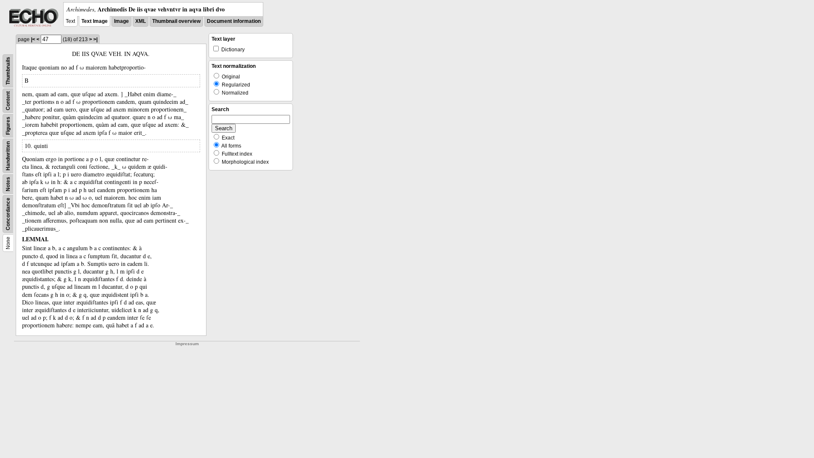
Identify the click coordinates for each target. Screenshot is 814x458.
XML (140, 21)
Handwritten (8, 155)
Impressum (187, 343)
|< (33, 39)
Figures (8, 126)
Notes (8, 184)
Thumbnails (8, 71)
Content (8, 100)
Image (121, 21)
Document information (234, 21)
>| (95, 39)
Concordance (8, 214)
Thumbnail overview (176, 21)
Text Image (94, 21)
